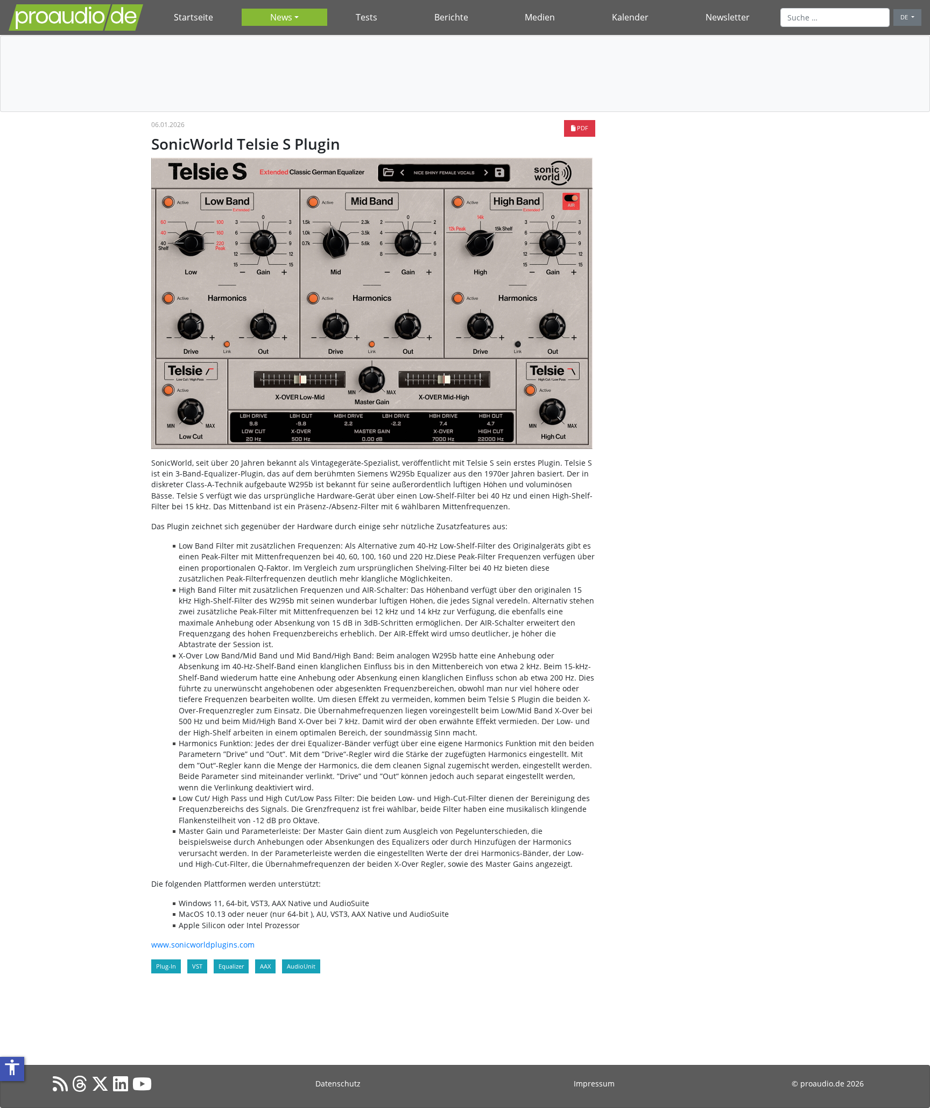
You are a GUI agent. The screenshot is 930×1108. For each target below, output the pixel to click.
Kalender (630, 17)
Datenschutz (338, 1083)
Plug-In (166, 966)
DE (905, 17)
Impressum (594, 1083)
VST (197, 966)
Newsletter (728, 17)
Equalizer (231, 966)
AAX (265, 966)
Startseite (193, 17)
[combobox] (835, 17)
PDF (581, 128)
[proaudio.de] (76, 17)
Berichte (451, 17)
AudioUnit (301, 966)
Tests (366, 17)
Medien (540, 17)
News (281, 17)
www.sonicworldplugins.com (203, 944)
